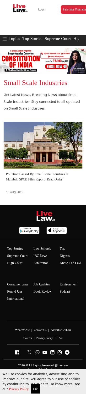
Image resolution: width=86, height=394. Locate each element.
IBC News (40, 256)
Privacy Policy (19, 389)
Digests (65, 256)
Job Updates (41, 284)
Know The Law (70, 263)
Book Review (42, 291)
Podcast (65, 291)
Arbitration (40, 263)
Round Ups (14, 291)
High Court (14, 263)
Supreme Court (58, 38)
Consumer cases (17, 284)
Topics (14, 38)
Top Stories (32, 38)
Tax (62, 248)
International (15, 298)
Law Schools (42, 248)
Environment (68, 284)
